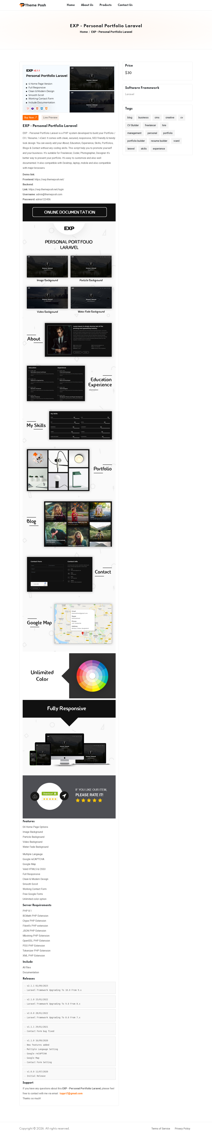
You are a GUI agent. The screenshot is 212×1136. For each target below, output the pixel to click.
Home (71, 5)
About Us (87, 5)
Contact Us (125, 5)
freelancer (150, 125)
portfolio (168, 133)
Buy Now (29, 117)
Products (105, 5)
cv (181, 117)
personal (152, 133)
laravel (131, 148)
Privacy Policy (182, 1128)
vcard (176, 140)
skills (144, 148)
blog (129, 117)
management (134, 133)
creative (170, 117)
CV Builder (133, 125)
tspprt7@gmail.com (71, 1093)
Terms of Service (160, 1128)
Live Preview (50, 117)
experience (159, 148)
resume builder (159, 140)
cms (157, 117)
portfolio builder (136, 140)
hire (164, 125)
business (143, 117)
